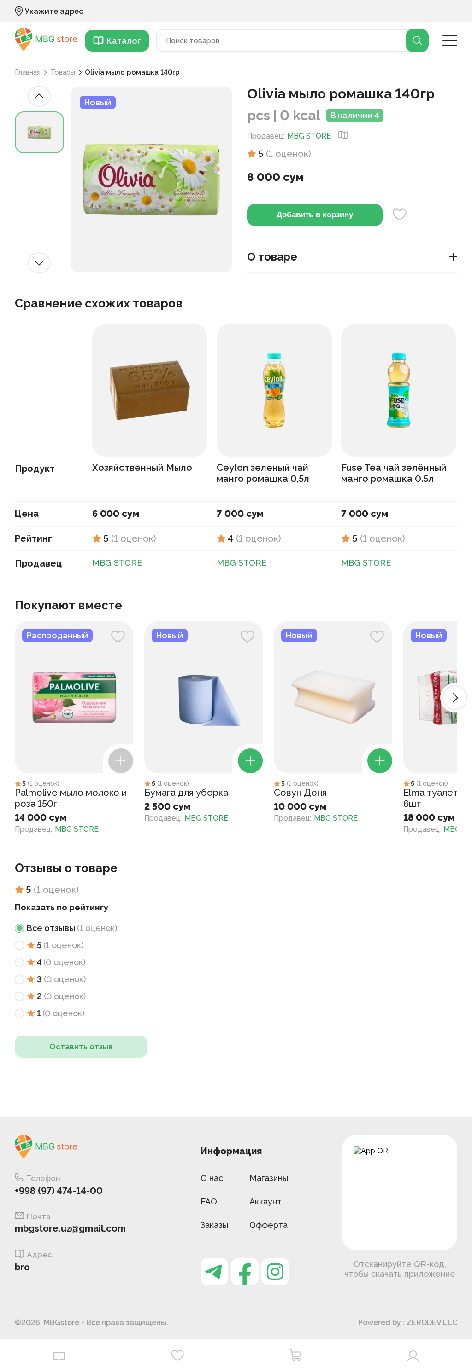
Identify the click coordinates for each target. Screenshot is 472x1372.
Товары (62, 72)
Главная (28, 72)
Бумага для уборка (186, 792)
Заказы (214, 1225)
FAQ (209, 1201)
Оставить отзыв (81, 1046)
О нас (212, 1178)
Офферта (268, 1225)
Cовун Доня (300, 792)
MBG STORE (309, 136)
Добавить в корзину (315, 214)
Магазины (268, 1178)
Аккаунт (265, 1201)
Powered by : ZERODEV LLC (407, 1322)
